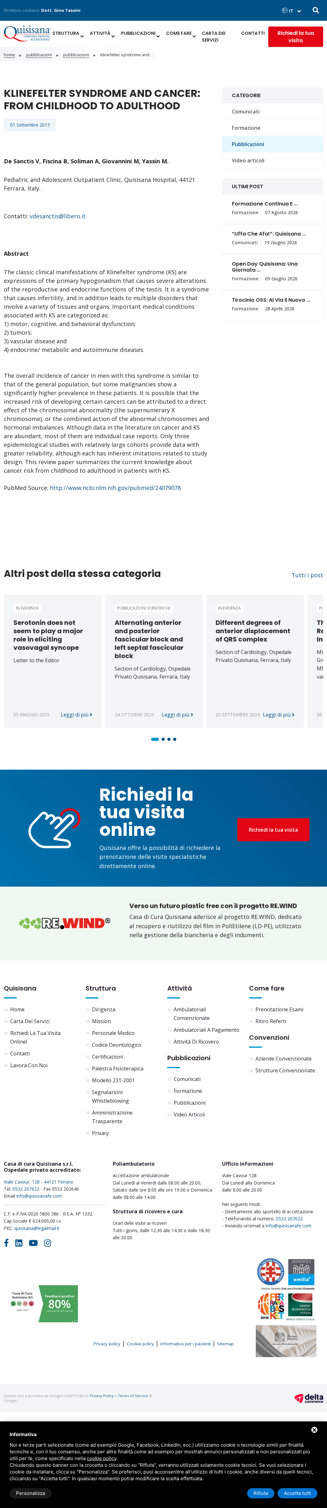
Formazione (246, 127)
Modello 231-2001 (113, 1080)
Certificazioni (107, 1056)
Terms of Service (133, 1395)
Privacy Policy (102, 1395)
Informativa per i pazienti (185, 1344)
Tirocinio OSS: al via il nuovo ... (271, 300)
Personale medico (113, 1033)
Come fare (179, 33)
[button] (155, 739)
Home (9, 55)
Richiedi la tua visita (296, 36)
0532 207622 (25, 1189)
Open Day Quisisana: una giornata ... (265, 267)
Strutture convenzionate (285, 1070)
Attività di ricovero (196, 1041)
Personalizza (30, 1493)
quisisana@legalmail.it (36, 1228)
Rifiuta (261, 1493)
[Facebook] (6, 1242)
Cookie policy (140, 1344)
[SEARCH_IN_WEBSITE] (316, 10)
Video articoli (248, 160)
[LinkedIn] (18, 1242)
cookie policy (102, 1458)
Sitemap (225, 1344)
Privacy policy (107, 1344)
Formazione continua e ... (265, 203)
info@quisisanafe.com (39, 1196)
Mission (101, 1021)
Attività (100, 33)
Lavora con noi (29, 1065)
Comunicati (246, 111)
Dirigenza (103, 1009)
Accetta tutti (297, 1493)
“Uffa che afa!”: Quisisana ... (269, 233)
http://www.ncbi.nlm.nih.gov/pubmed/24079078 (115, 488)
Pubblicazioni (138, 33)
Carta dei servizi (213, 36)
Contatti (253, 33)
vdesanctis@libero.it (58, 216)
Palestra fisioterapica (117, 1068)
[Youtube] (33, 1242)
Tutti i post (307, 575)
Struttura (65, 33)
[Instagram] (47, 1242)
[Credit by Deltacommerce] (308, 1398)
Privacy (100, 1133)
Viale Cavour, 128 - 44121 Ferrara (38, 1182)
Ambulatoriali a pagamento (207, 1029)
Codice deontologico (116, 1044)
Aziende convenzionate (283, 1058)
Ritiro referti (270, 1021)
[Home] (27, 37)
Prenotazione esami (279, 1009)
